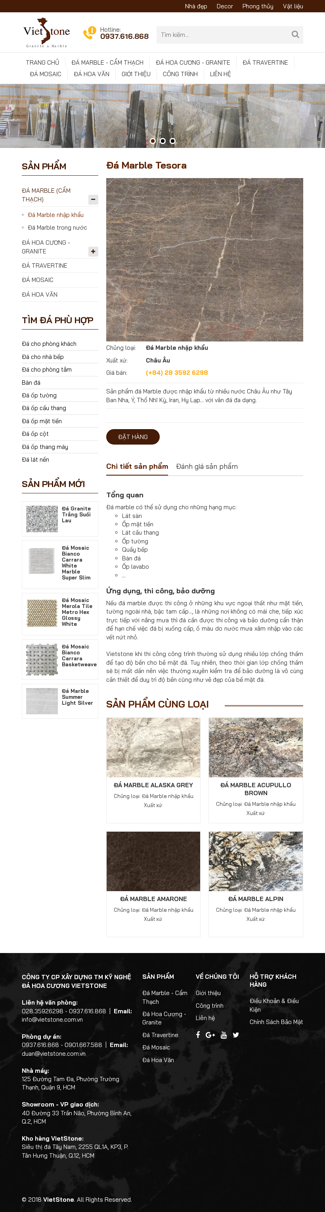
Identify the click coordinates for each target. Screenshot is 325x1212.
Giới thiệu (136, 74)
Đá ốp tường (39, 395)
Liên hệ (220, 74)
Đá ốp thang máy (45, 447)
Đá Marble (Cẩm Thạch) (46, 195)
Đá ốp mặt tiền (42, 421)
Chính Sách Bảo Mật (276, 1022)
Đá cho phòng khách (49, 343)
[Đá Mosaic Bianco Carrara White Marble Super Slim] (42, 560)
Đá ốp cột (35, 433)
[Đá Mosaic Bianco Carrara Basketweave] (42, 659)
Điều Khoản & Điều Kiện (274, 1005)
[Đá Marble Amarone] (154, 861)
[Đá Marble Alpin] (256, 861)
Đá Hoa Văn (91, 74)
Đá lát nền (35, 459)
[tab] (137, 467)
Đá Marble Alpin (255, 899)
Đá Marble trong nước (57, 227)
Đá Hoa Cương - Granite (193, 62)
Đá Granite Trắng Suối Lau (76, 514)
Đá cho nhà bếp (43, 357)
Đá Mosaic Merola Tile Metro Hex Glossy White (77, 612)
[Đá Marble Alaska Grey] (154, 747)
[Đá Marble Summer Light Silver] (42, 700)
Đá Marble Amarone (153, 899)
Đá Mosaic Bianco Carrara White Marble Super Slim (76, 563)
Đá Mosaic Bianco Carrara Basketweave (79, 655)
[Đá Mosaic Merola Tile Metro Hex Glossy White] (42, 612)
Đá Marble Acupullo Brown (255, 789)
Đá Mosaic (45, 74)
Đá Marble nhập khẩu (56, 215)
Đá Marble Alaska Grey (153, 785)
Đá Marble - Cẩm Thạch (107, 62)
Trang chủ (42, 62)
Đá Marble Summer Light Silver (77, 697)
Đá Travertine (265, 62)
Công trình (180, 74)
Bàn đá (31, 382)
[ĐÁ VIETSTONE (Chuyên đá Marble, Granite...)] (46, 32)
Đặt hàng (133, 437)
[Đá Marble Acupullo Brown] (256, 747)
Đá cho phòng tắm (47, 369)
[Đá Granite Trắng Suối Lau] (42, 518)
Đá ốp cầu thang (44, 408)
